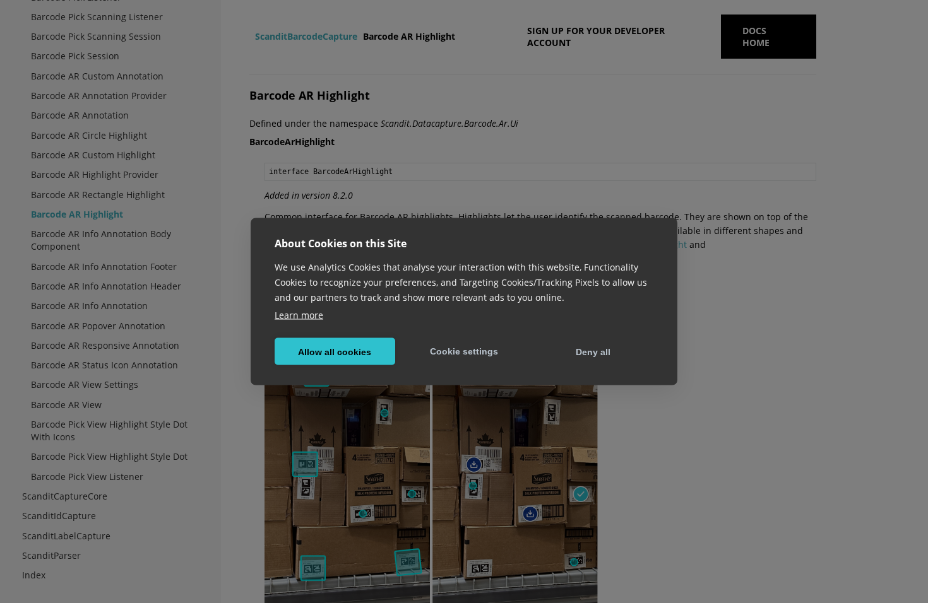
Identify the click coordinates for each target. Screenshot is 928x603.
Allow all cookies (334, 351)
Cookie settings (464, 351)
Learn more (299, 315)
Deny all (593, 351)
